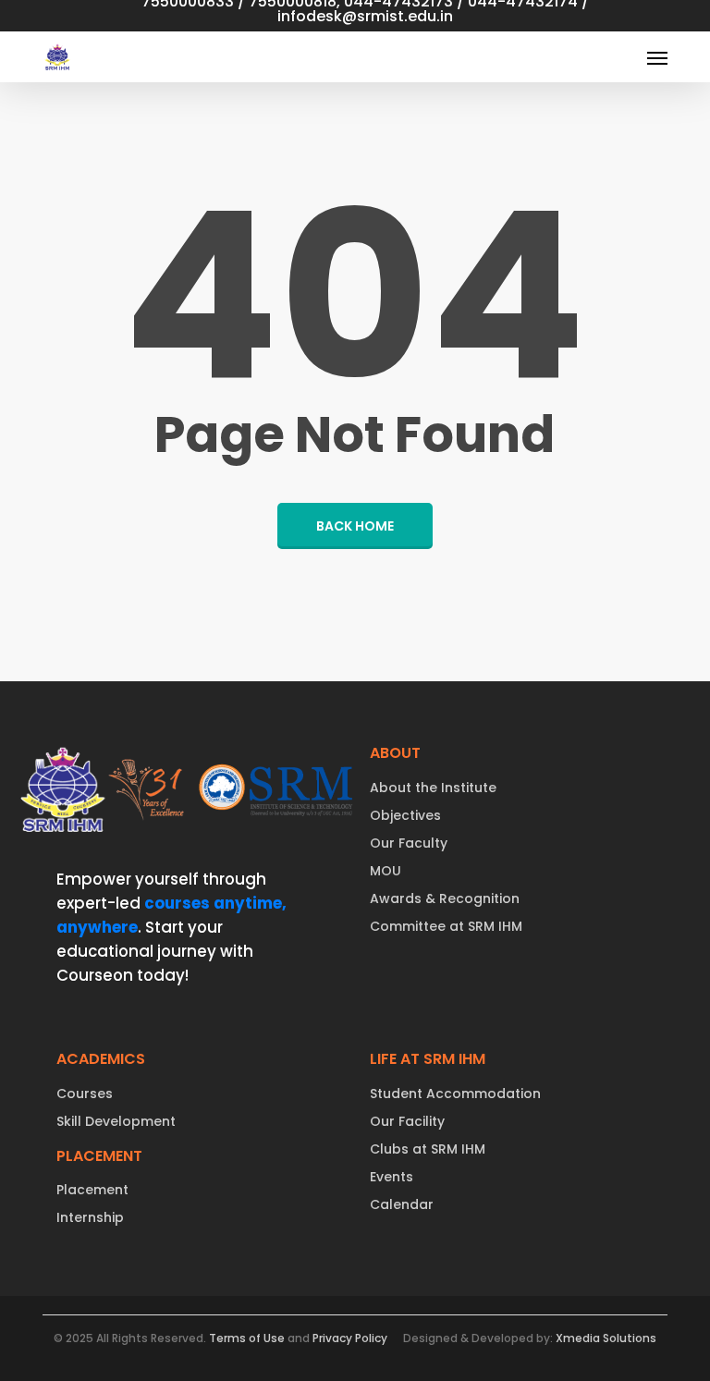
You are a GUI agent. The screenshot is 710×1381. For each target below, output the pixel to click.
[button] (657, 57)
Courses (84, 1093)
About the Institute (433, 787)
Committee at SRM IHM (446, 926)
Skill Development (116, 1121)
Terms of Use (247, 1338)
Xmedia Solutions (606, 1338)
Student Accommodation (455, 1093)
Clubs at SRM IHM (427, 1149)
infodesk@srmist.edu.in (365, 16)
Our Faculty (408, 843)
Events (391, 1176)
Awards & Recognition (445, 898)
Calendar (402, 1204)
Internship (90, 1217)
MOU (385, 871)
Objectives (405, 815)
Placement (92, 1189)
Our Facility (407, 1121)
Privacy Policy (349, 1338)
